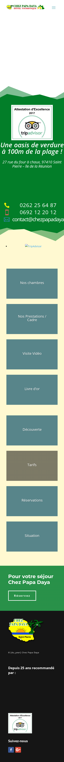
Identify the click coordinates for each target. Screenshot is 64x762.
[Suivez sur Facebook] (11, 750)
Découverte (32, 429)
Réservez (22, 595)
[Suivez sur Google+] (18, 750)
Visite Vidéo (32, 353)
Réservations (32, 500)
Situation (32, 535)
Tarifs (32, 464)
